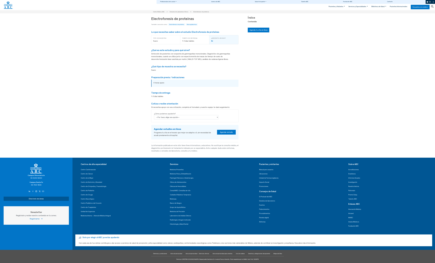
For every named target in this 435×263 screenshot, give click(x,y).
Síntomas (262, 222)
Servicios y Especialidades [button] (357, 6)
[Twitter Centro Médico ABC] (40, 191)
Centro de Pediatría (87, 191)
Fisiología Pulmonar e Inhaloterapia (181, 178)
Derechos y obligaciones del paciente (259, 253)
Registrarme (35, 219)
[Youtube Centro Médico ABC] (43, 191)
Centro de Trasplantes (88, 207)
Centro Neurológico (87, 199)
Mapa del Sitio (277, 253)
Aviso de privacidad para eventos (222, 253)
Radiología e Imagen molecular (180, 220)
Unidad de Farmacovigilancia (268, 178)
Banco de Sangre (176, 203)
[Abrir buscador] (432, 7)
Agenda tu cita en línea (258, 30)
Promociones (263, 186)
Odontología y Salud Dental (179, 224)
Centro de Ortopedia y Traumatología (93, 186)
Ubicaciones (263, 174)
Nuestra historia (353, 186)
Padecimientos (264, 209)
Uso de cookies (240, 253)
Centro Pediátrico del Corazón (91, 203)
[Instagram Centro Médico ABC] (36, 191)
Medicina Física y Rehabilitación (180, 174)
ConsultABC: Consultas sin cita (180, 191)
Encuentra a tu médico (420, 7)
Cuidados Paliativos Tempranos (180, 195)
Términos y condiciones (160, 253)
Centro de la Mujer (87, 178)
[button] (430, 2)
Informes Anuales (354, 178)
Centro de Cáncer (87, 174)
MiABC (350, 218)
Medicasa (173, 199)
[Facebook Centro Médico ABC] (33, 191)
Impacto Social (264, 182)
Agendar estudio (226, 132)
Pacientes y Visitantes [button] (336, 6)
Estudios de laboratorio (267, 201)
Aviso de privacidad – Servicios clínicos (197, 253)
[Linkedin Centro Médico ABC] (29, 191)
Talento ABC (304, 1)
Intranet (351, 213)
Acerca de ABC (215, 1)
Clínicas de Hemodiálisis (178, 186)
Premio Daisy (352, 195)
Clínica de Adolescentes (178, 182)
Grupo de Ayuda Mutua (177, 207)
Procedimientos (264, 213)
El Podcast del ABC (265, 197)
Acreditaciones (353, 170)
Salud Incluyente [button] (260, 1)
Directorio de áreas (36, 199)
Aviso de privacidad (176, 253)
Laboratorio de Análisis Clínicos (180, 216)
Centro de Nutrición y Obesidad (91, 182)
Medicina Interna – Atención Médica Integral (96, 216)
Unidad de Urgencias (88, 211)
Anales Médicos (353, 222)
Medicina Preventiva (177, 170)
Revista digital (264, 218)
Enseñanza (352, 174)
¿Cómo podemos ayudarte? (165, 114)
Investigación (352, 182)
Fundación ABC (347, 1)
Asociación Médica (354, 209)
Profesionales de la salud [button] (167, 1)
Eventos (262, 205)
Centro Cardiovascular (88, 170)
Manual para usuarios (266, 170)
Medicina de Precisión (177, 211)
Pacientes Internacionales (398, 6)
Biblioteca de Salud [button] (378, 6)
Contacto (390, 1)
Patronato (351, 191)
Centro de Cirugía (87, 195)
